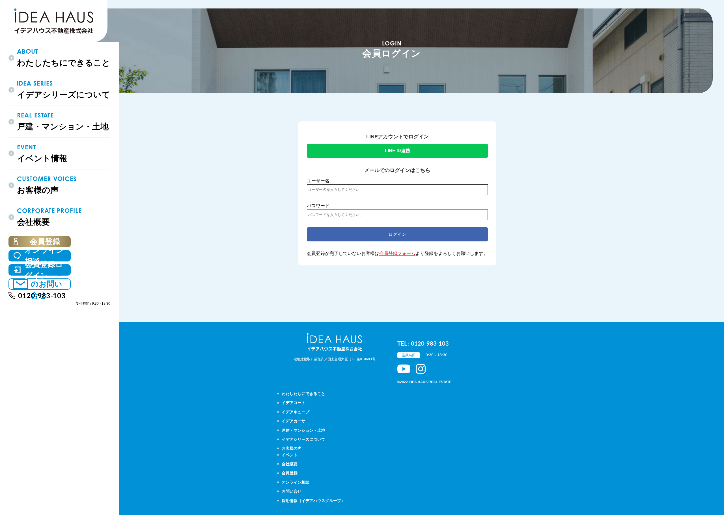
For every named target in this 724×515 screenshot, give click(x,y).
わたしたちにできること (303, 393)
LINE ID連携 (397, 150)
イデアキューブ (295, 412)
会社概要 (290, 464)
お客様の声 (291, 448)
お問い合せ (291, 491)
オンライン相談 (295, 482)
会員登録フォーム (397, 253)
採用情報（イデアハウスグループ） (313, 500)
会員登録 (290, 473)
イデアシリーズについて (303, 439)
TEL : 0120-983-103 (423, 343)
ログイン (397, 234)
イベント (290, 455)
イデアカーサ (293, 421)
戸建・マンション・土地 (303, 430)
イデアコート (293, 402)
